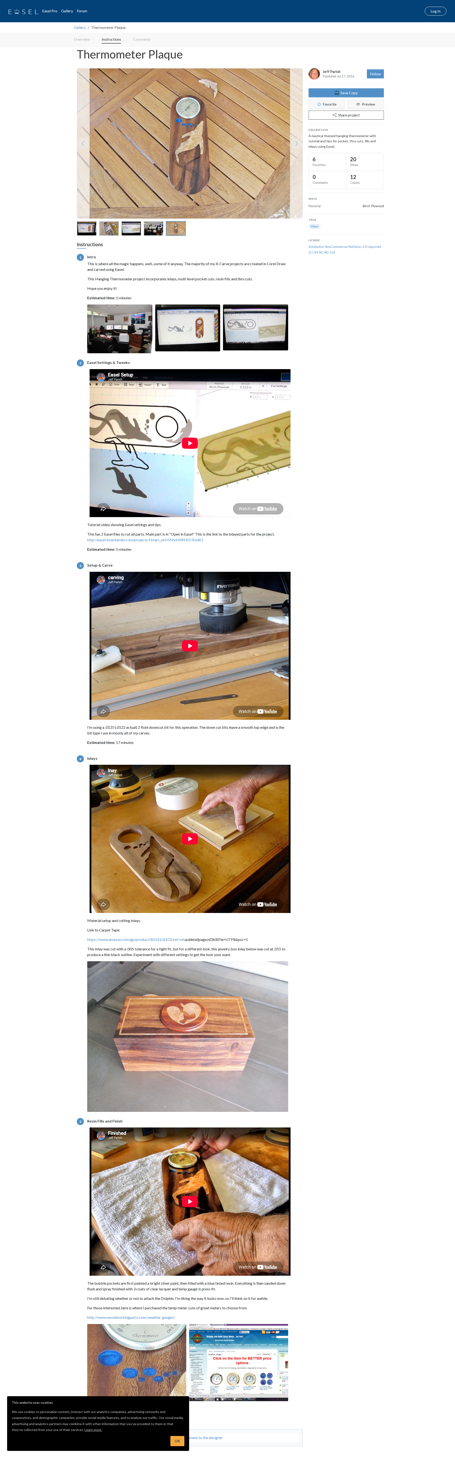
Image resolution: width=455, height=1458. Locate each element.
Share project (349, 115)
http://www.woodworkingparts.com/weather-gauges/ (131, 1317)
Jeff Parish (332, 71)
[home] (23, 11)
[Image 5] (176, 228)
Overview (82, 39)
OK (177, 1441)
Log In (436, 11)
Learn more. (93, 1430)
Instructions (111, 39)
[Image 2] (109, 228)
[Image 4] (154, 228)
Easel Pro (49, 11)
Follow (375, 74)
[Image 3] (131, 228)
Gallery (67, 11)
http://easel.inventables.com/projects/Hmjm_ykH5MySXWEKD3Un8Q (145, 539)
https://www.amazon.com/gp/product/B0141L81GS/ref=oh (135, 939)
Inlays (314, 226)
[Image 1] (87, 228)
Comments (142, 39)
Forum (82, 11)
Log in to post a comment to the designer (190, 1437)
